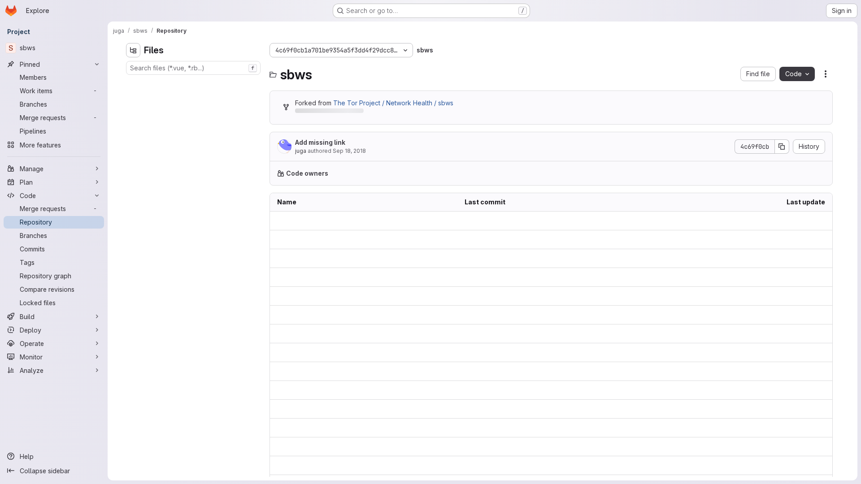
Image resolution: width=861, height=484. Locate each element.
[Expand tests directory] (133, 141)
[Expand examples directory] (133, 98)
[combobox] (193, 68)
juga (300, 150)
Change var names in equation (510, 258)
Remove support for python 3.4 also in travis (530, 352)
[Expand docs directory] (133, 83)
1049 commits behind (326, 112)
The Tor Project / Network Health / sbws (393, 103)
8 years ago (807, 239)
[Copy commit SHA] (782, 146)
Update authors (487, 371)
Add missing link (320, 142)
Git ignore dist (485, 333)
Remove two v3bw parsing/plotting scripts (527, 277)
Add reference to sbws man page (515, 428)
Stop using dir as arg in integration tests (523, 296)
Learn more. (540, 173)
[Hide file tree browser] (133, 50)
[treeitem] (194, 84)
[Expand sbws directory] (133, 112)
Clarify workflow (489, 409)
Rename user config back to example (520, 239)
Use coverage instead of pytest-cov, (519, 315)
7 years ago (807, 221)
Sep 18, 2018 (349, 150)
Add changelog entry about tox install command (536, 390)
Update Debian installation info (510, 465)
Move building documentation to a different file (534, 446)
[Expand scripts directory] (133, 126)
